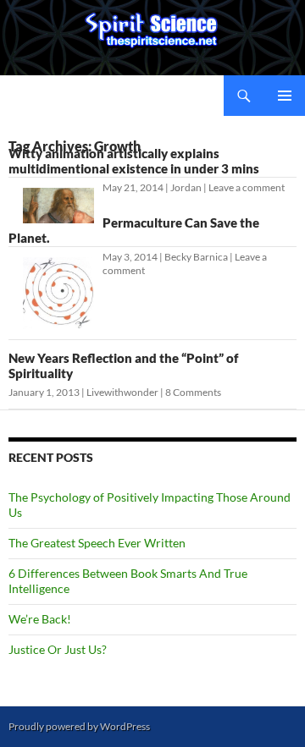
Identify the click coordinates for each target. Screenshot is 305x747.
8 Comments (193, 392)
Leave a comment (246, 187)
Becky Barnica (196, 256)
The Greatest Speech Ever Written (97, 543)
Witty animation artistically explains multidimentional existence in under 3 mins (133, 161)
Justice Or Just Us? (57, 649)
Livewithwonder (122, 392)
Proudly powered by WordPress (79, 726)
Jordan (186, 187)
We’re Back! (39, 619)
